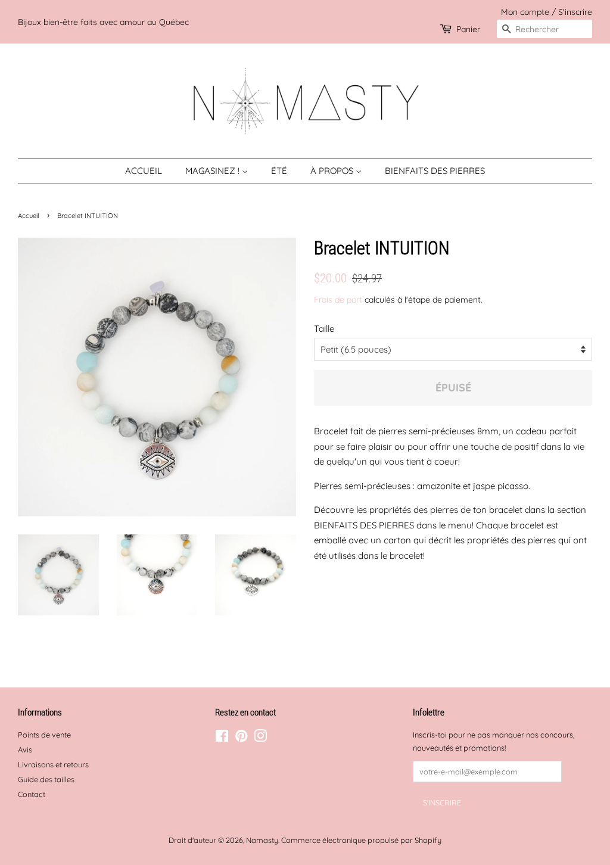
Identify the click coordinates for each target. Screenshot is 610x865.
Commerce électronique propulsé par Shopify (361, 840)
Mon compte (525, 12)
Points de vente (44, 734)
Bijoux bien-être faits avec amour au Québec (103, 22)
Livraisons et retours (53, 764)
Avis (25, 749)
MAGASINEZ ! (213, 170)
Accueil (143, 170)
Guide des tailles (46, 779)
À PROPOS (333, 170)
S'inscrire (575, 12)
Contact (31, 794)
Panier (468, 29)
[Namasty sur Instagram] (260, 738)
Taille (324, 328)
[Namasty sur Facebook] (222, 738)
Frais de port (338, 299)
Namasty (262, 840)
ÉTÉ (279, 170)
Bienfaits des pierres (435, 170)
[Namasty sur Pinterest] (241, 738)
